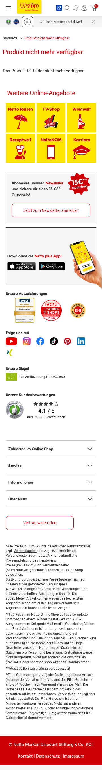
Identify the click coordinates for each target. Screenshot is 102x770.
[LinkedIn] (81, 341)
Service (14, 465)
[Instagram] (27, 341)
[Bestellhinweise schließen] (93, 22)
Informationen (20, 482)
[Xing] (10, 353)
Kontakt (25, 756)
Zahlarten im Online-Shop (30, 448)
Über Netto (17, 499)
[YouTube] (11, 341)
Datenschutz (48, 756)
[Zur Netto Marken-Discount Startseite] (29, 6)
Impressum (73, 756)
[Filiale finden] (84, 8)
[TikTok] (54, 341)
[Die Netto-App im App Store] (21, 266)
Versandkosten (25, 551)
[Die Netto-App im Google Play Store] (52, 266)
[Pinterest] (67, 341)
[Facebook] (40, 341)
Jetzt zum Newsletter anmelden (51, 210)
